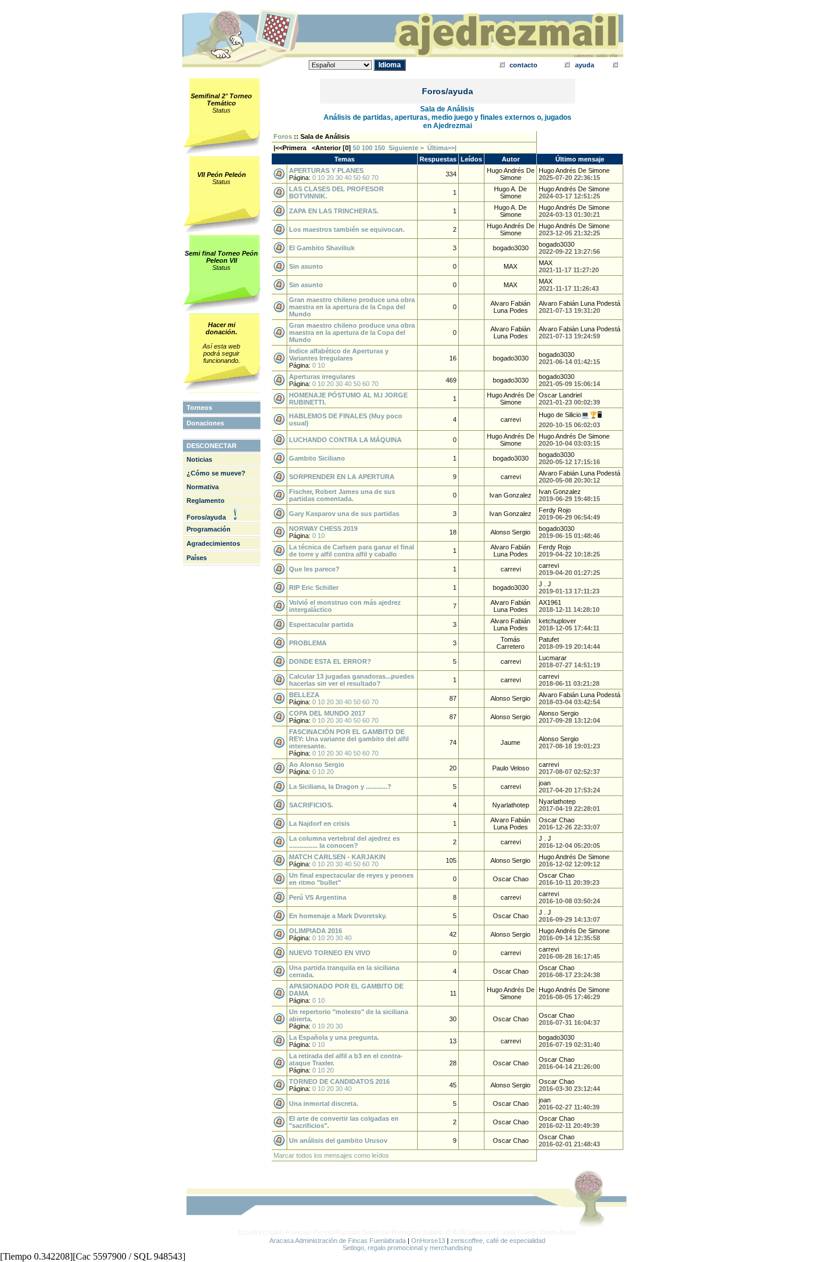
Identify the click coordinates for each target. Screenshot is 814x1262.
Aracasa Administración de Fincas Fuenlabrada (337, 1240)
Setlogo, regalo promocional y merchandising (407, 1247)
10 (321, 177)
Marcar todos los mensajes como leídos (331, 1155)
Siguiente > (408, 147)
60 (365, 177)
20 (330, 177)
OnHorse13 (428, 1240)
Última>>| (441, 147)
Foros (283, 136)
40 (348, 177)
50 (356, 147)
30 (339, 177)
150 (379, 147)
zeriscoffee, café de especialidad (498, 1240)
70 (374, 177)
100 (367, 147)
